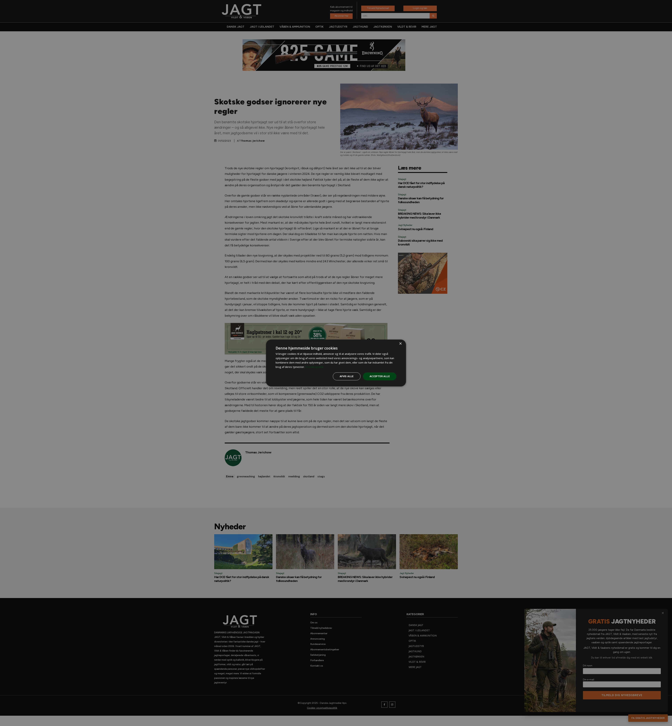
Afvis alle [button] (347, 376)
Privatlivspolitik (314, 367)
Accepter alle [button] (380, 376)
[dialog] (336, 363)
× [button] (400, 343)
